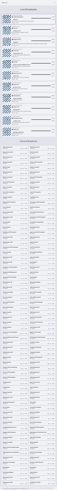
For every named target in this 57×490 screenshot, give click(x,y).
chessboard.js (9, 488)
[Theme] (54, 3)
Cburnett (20, 488)
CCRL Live (4, 2)
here (27, 488)
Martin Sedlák (26, 488)
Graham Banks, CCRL (37, 488)
